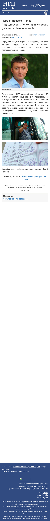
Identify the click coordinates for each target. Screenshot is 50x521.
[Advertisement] (25, 304)
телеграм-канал (39, 35)
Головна (6, 13)
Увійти (24, 5)
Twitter (45, 493)
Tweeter (23, 37)
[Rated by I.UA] (25, 480)
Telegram (44, 498)
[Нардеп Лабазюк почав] (25, 71)
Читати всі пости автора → (15, 199)
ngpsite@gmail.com (40, 484)
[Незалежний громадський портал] (9, 5)
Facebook (15, 37)
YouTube (45, 495)
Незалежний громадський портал (26, 467)
